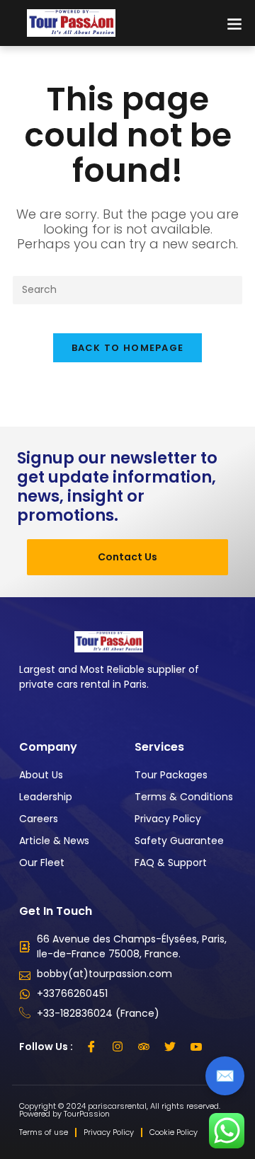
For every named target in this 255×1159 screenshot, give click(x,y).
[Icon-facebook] (91, 1046)
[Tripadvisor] (143, 1046)
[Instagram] (117, 1046)
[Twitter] (170, 1046)
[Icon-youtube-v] (196, 1046)
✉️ (224, 1076)
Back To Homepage (128, 347)
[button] (234, 23)
